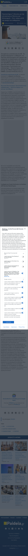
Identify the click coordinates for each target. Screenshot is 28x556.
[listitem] (14, 253)
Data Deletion (6, 327)
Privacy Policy (22, 327)
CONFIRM (8, 322)
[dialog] (14, 278)
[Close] (25, 229)
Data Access (14, 327)
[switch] (23, 256)
